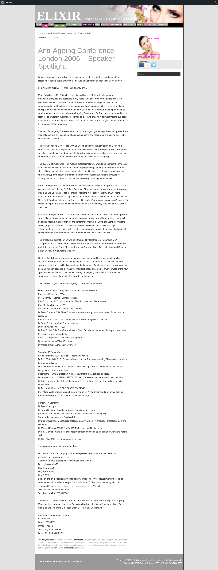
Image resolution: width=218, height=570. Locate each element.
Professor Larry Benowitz (97, 545)
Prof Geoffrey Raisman (102, 542)
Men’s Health (88, 25)
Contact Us (77, 561)
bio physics (112, 539)
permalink (79, 547)
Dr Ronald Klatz (85, 542)
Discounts (163, 25)
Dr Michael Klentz (53, 542)
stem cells (50, 547)
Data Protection (44, 561)
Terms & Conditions (61, 561)
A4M (85, 539)
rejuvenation (114, 545)
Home (39, 25)
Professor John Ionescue (75, 545)
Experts (104, 25)
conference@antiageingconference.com (72, 485)
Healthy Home (116, 25)
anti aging (102, 539)
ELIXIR (58, 16)
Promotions (60, 26)
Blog (97, 25)
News (45, 26)
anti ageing (92, 539)
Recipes (147, 25)
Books (140, 25)
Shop (155, 25)
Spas (51, 25)
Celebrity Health (73, 25)
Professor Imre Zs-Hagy (53, 545)
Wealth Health (129, 25)
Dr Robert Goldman (69, 542)
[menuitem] (2, 2)
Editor (62, 37)
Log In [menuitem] (9, 2)
